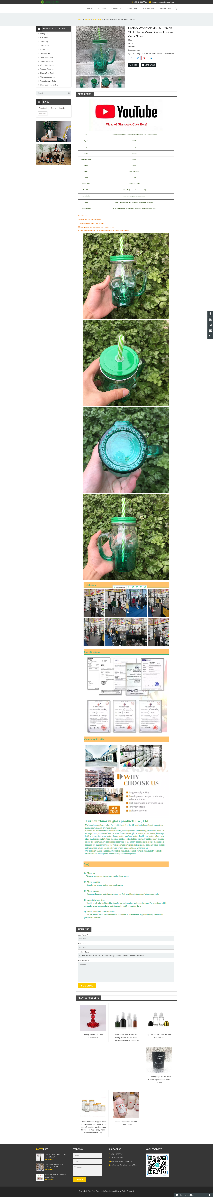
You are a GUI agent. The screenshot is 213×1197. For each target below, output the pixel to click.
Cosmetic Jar (45, 53)
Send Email (149, 65)
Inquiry (134, 65)
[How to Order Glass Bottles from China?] (40, 1161)
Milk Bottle (44, 38)
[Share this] (131, 58)
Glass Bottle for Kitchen (49, 85)
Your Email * (82, 943)
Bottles (87, 19)
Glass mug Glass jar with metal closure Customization (153, 54)
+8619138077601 (141, 2)
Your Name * (83, 935)
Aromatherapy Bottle (48, 81)
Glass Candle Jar (46, 61)
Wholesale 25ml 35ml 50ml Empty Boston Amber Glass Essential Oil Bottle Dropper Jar (126, 1037)
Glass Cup (44, 41)
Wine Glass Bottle (47, 65)
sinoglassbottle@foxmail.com (163, 2)
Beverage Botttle (46, 57)
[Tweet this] (138, 58)
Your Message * (84, 960)
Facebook (43, 108)
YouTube (42, 113)
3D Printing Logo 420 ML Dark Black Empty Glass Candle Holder (159, 1079)
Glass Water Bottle (47, 73)
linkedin (62, 108)
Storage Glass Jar (47, 69)
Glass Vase (44, 45)
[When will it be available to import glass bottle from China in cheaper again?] (40, 1181)
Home (80, 19)
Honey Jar (44, 34)
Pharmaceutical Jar (47, 77)
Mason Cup (97, 19)
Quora (53, 108)
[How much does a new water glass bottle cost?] (40, 1171)
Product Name (83, 952)
